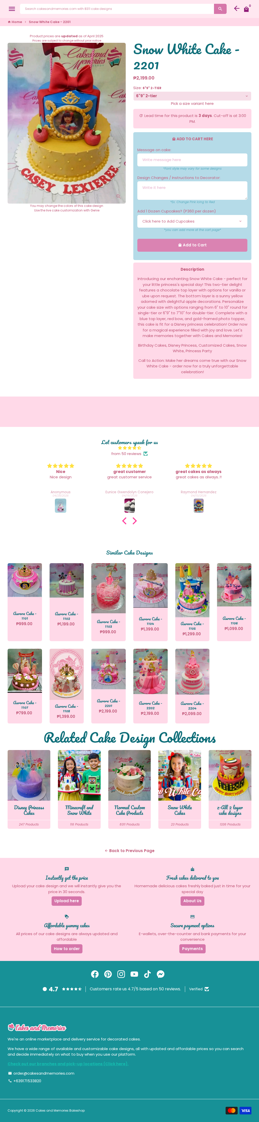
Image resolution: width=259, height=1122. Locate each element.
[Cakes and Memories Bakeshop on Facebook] (95, 974)
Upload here (66, 900)
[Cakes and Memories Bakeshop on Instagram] (121, 974)
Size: (147, 87)
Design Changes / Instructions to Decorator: (178, 177)
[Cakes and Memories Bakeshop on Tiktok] (147, 974)
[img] (129, 448)
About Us (192, 900)
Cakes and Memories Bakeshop (60, 1110)
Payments (192, 948)
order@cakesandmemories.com (41, 1073)
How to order (67, 948)
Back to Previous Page (129, 850)
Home (15, 21)
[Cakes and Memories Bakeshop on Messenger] (160, 974)
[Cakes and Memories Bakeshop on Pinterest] (108, 974)
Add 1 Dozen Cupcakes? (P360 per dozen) (176, 211)
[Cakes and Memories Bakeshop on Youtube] (134, 974)
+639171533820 (24, 1081)
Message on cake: (154, 149)
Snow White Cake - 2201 (50, 21)
